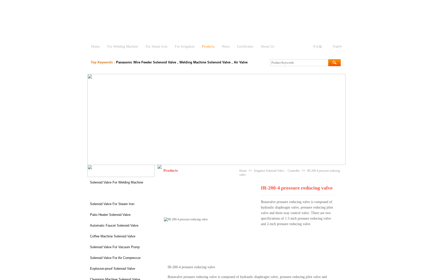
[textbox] (299, 62)
